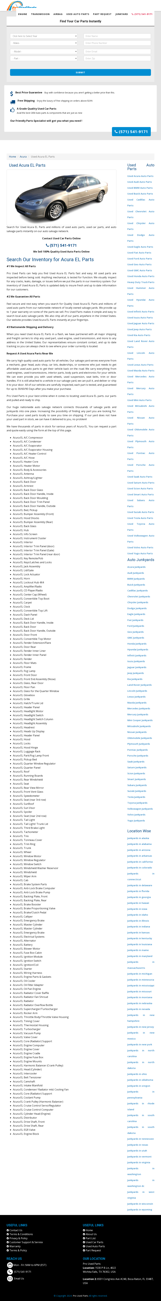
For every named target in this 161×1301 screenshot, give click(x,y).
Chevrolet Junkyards (138, 596)
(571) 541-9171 (143, 14)
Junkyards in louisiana (139, 944)
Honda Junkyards (137, 643)
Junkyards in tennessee (140, 1138)
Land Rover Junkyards (139, 684)
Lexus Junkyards (136, 696)
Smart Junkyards (136, 779)
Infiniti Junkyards (136, 655)
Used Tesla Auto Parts (140, 518)
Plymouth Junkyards (138, 743)
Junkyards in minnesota (140, 979)
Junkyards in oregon (138, 1085)
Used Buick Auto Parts (140, 193)
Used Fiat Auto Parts (139, 252)
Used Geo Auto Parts (139, 264)
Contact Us (15, 1230)
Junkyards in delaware (139, 885)
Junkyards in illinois (138, 920)
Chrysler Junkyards (137, 602)
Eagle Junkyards (136, 614)
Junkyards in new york (139, 1044)
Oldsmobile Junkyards (139, 737)
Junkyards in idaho (137, 914)
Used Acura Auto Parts (140, 176)
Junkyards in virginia (138, 1162)
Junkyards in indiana (138, 926)
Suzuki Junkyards (136, 790)
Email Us (19, 1278)
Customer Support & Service (26, 1242)
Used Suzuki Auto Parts (140, 512)
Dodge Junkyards (137, 608)
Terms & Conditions (21, 1234)
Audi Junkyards (135, 572)
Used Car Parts (94, 1242)
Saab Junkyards (135, 761)
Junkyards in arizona (138, 849)
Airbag (58, 14)
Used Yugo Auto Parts (140, 553)
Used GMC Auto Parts (139, 270)
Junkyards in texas (137, 1144)
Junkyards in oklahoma (140, 1079)
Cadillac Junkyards (137, 590)
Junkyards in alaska (138, 838)
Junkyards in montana (139, 997)
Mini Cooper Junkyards (140, 720)
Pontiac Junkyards (137, 749)
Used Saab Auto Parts (139, 476)
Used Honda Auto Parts (140, 276)
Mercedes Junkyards (138, 708)
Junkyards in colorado (139, 867)
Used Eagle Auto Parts (140, 246)
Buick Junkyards (136, 584)
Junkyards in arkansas (139, 855)
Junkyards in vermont (139, 1156)
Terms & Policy (18, 1250)
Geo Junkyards (135, 631)
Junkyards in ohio (137, 1074)
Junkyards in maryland (139, 956)
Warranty (15, 1246)
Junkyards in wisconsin (140, 1203)
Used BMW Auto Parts (140, 187)
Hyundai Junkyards (137, 649)
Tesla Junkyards (136, 796)
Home (12, 156)
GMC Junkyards (135, 637)
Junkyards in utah (137, 1150)
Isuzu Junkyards (136, 661)
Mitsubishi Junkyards (139, 726)
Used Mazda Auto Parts (140, 370)
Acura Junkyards (136, 566)
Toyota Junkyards (137, 802)
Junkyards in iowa (137, 908)
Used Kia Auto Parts (138, 335)
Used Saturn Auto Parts (140, 482)
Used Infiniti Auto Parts (140, 311)
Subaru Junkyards (137, 785)
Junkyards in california (140, 861)
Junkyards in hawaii (138, 902)
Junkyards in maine (138, 950)
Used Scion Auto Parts (140, 488)
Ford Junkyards (135, 625)
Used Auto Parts (77, 14)
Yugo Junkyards (136, 820)
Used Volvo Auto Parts (140, 547)
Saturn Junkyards (137, 767)
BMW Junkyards (136, 578)
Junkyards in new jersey (140, 1026)
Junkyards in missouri (139, 991)
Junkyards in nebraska (139, 1003)
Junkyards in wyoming (139, 1209)
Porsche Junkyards (137, 755)
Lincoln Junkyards (137, 690)
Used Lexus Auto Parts (140, 364)
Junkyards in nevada (138, 1009)
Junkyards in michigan (139, 973)
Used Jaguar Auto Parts (140, 323)
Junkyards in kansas (138, 932)
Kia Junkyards (134, 679)
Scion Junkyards (136, 773)
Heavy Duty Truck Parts (140, 282)
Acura (23, 156)
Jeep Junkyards (135, 673)
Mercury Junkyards (137, 714)
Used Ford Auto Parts (139, 258)
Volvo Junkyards (136, 814)
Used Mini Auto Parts (139, 400)
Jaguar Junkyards (136, 667)
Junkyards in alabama (139, 843)
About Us (91, 1234)
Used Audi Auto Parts (139, 181)
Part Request (102, 14)
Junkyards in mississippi (140, 985)
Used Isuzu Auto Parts (140, 317)
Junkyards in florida (138, 891)
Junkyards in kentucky (139, 938)
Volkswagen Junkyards (140, 808)
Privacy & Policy (18, 1238)
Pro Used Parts (92, 1263)
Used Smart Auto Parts (140, 494)
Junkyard (121, 14)
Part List (91, 1238)
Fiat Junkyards (135, 620)
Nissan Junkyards (137, 732)
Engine (22, 14)
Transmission (40, 14)
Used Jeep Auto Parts (139, 329)
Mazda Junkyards (137, 702)
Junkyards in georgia (139, 897)
